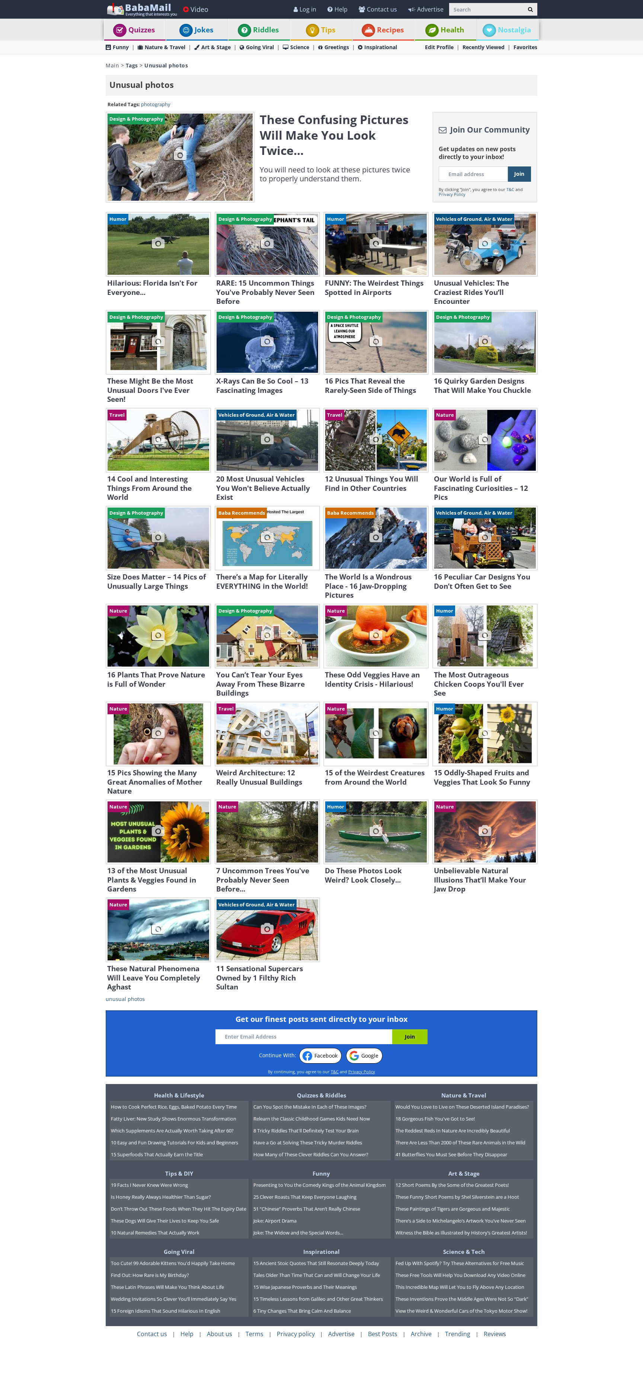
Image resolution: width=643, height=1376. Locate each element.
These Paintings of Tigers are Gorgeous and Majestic (453, 1208)
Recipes (390, 30)
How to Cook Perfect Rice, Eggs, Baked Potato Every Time (174, 1106)
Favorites (525, 47)
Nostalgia (514, 30)
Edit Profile (439, 47)
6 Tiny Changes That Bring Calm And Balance (302, 1310)
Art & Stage (216, 47)
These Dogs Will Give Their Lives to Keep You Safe (165, 1220)
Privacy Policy (452, 194)
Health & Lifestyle (179, 1095)
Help (341, 9)
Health (452, 30)
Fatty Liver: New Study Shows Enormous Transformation (173, 1118)
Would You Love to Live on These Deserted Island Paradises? (462, 1106)
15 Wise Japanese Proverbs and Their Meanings (305, 1287)
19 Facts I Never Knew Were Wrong (149, 1185)
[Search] (530, 9)
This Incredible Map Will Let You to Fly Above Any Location (460, 1287)
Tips (328, 30)
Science (299, 47)
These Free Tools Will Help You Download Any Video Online (460, 1275)
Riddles (266, 30)
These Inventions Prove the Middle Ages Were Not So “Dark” (462, 1299)
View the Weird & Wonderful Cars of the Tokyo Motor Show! (461, 1310)
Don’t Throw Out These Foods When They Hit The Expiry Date (178, 1208)
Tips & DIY (179, 1173)
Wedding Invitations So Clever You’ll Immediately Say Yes (173, 1299)
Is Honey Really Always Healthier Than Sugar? (161, 1197)
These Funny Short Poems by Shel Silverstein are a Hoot (457, 1197)
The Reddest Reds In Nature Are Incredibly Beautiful (453, 1130)
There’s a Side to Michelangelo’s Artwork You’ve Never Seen (461, 1220)
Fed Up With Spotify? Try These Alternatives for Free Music (460, 1263)
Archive (421, 1334)
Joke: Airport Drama (275, 1220)
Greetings (336, 47)
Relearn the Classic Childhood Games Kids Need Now (311, 1118)
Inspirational (380, 47)
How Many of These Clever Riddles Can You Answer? (310, 1154)
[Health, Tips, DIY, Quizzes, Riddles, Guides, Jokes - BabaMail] (141, 9)
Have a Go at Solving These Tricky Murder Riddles (307, 1142)
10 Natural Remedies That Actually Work (155, 1232)
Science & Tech (464, 1251)
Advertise (430, 9)
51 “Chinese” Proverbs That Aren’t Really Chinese (306, 1208)
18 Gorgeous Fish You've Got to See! (435, 1118)
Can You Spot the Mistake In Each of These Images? (310, 1106)
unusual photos (125, 998)
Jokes (204, 30)
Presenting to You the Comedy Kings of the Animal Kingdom (319, 1185)
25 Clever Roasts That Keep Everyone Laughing (304, 1197)
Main (112, 65)
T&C (510, 189)
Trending (457, 1334)
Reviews (495, 1334)
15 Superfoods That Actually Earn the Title (157, 1154)
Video (199, 9)
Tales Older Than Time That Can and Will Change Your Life (316, 1275)
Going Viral (260, 47)
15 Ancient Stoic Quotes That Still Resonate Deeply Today (316, 1263)
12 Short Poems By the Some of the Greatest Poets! (452, 1185)
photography (155, 104)
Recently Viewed (484, 47)
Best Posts (382, 1334)
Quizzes (141, 30)
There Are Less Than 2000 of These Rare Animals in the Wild (460, 1142)
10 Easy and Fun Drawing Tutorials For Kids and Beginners (174, 1142)
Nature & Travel (165, 47)
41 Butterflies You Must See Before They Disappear (451, 1154)
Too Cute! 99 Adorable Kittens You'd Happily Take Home (173, 1263)
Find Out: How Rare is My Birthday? (150, 1275)
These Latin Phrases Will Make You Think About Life (167, 1287)
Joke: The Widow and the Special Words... (298, 1232)
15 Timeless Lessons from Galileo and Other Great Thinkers (318, 1299)
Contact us (382, 9)
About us (219, 1334)
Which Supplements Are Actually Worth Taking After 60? (172, 1130)
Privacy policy (296, 1334)
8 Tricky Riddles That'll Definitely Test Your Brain (306, 1130)
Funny (121, 47)
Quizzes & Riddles (321, 1095)
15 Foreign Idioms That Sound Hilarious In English (165, 1310)
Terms (254, 1334)
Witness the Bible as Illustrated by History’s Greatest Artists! (461, 1232)
